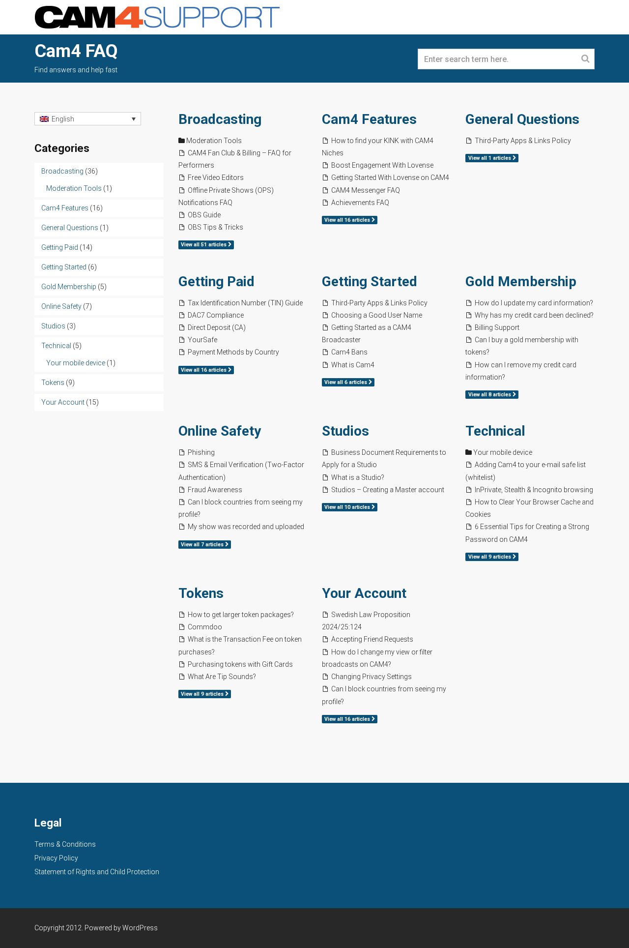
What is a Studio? (357, 477)
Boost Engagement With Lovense (382, 165)
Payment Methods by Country (233, 352)
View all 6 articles (346, 382)
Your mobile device (502, 452)
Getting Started (369, 281)
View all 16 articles (348, 220)
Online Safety (219, 431)
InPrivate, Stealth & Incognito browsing (534, 490)
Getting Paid (216, 281)
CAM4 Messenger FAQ (365, 190)
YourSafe (202, 340)
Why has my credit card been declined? (534, 315)
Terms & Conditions (65, 844)
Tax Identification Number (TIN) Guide (245, 303)
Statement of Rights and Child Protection (96, 872)
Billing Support (497, 327)
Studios (345, 431)
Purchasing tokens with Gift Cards (240, 664)
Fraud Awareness (215, 490)
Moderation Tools (214, 141)
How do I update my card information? (534, 303)
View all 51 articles (204, 244)
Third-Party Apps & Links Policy (523, 141)
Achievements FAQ (360, 203)
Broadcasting (219, 119)
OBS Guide (204, 215)
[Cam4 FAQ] (157, 16)
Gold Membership (520, 281)
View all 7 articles (203, 544)
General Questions (522, 119)
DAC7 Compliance (216, 315)
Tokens (201, 593)
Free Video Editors (216, 177)
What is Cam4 (352, 365)
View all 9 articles (490, 557)
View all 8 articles (490, 394)
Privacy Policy (56, 858)
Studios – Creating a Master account (387, 490)
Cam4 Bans (349, 352)
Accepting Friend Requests (372, 639)
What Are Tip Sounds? (222, 677)
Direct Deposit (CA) (217, 327)
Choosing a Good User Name (376, 315)
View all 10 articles (348, 507)
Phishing (201, 452)
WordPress (140, 928)
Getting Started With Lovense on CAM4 (390, 177)
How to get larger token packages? (241, 615)
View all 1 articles (490, 158)
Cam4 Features (369, 119)
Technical (495, 431)
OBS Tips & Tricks (215, 227)
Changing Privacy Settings (371, 677)
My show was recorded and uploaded (246, 527)
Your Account (364, 593)
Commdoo (205, 627)
